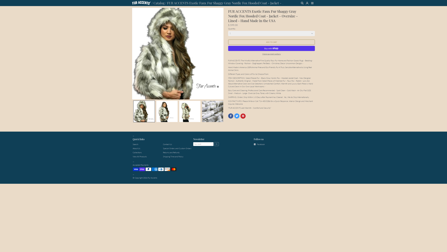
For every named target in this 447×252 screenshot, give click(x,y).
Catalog (159, 3)
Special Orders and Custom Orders (177, 148)
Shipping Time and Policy (173, 156)
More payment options (271, 54)
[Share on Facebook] (230, 116)
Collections (137, 152)
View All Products (140, 156)
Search (135, 144)
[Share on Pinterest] (243, 116)
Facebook (261, 144)
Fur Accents (152, 178)
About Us (136, 148)
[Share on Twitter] (236, 116)
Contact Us (167, 144)
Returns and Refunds (171, 152)
